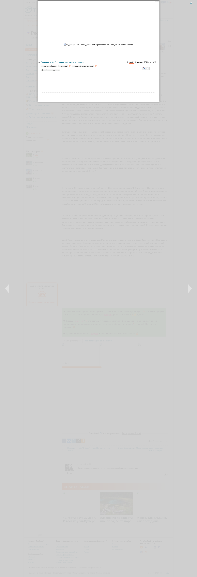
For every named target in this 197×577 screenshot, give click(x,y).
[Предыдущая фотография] (7, 288)
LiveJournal (144, 68)
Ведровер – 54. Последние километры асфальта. (62, 62)
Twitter (147, 68)
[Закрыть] (191, 3)
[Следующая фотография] (190, 288)
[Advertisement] (98, 23)
